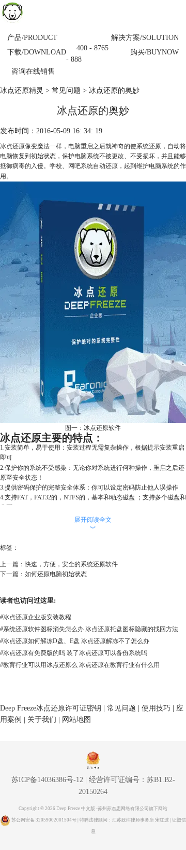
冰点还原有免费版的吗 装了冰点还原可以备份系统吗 (73, 653)
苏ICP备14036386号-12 (47, 780)
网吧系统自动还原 (93, 166)
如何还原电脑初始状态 (56, 574)
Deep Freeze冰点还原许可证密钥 (50, 708)
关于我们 (41, 719)
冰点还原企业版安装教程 (35, 617)
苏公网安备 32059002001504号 (44, 820)
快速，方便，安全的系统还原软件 (71, 564)
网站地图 (76, 719)
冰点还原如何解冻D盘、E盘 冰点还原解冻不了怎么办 (74, 641)
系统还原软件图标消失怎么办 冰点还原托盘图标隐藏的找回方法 (89, 629)
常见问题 (66, 90)
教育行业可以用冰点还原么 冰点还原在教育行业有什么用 (80, 665)
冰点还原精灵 (21, 90)
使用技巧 (156, 708)
